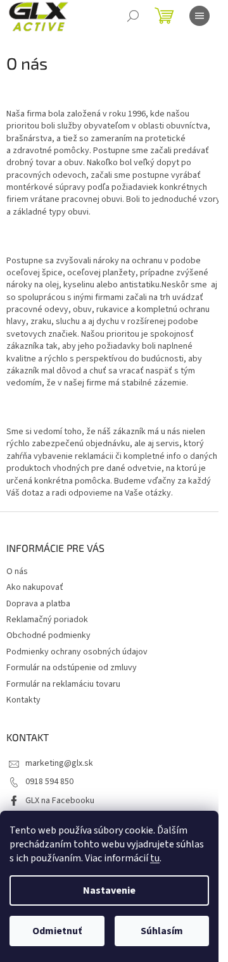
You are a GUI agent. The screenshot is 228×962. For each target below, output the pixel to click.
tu (155, 858)
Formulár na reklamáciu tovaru (63, 684)
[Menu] (199, 15)
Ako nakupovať (34, 587)
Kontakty (23, 700)
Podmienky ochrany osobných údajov (77, 652)
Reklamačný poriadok (47, 619)
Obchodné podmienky (48, 635)
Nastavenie (109, 890)
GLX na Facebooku (59, 800)
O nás (17, 571)
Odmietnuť (57, 931)
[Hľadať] (133, 15)
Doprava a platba (38, 603)
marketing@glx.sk (59, 763)
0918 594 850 (49, 781)
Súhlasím (162, 931)
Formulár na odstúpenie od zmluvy (71, 667)
